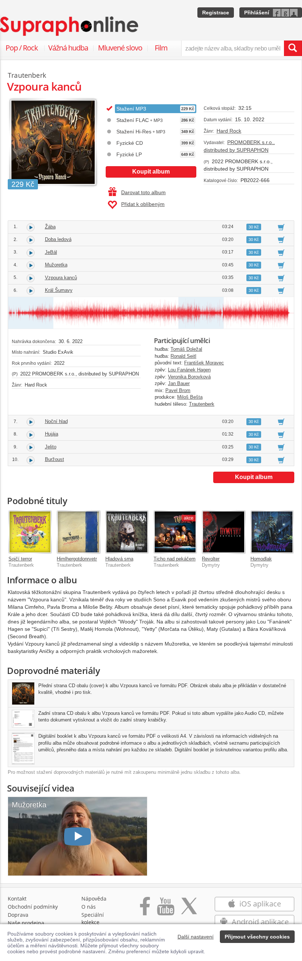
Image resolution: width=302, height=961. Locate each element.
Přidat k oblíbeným (143, 204)
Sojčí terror (20, 559)
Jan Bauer (179, 383)
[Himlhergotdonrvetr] (78, 532)
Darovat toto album (143, 192)
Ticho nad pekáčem (175, 559)
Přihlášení (256, 12)
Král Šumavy (59, 290)
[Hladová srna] (127, 532)
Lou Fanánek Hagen (189, 370)
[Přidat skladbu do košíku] (281, 227)
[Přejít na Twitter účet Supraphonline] (189, 910)
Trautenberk (201, 404)
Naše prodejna (26, 922)
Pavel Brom (177, 390)
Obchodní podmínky (33, 906)
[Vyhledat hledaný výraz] (293, 48)
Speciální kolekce (92, 918)
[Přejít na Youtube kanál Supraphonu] (165, 910)
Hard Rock (229, 131)
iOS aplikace (259, 904)
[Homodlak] (272, 532)
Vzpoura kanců (61, 277)
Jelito (50, 447)
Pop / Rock (22, 48)
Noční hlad (56, 421)
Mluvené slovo (120, 48)
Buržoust (54, 459)
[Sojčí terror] (30, 532)
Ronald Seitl (183, 356)
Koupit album (151, 171)
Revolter (211, 559)
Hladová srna (119, 559)
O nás (88, 906)
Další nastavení (196, 937)
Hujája (51, 434)
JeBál (51, 252)
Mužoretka (56, 265)
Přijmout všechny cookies (257, 937)
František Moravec (204, 363)
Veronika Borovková (189, 377)
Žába (50, 227)
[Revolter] (223, 532)
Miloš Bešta (190, 397)
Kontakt (17, 898)
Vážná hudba (68, 48)
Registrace (215, 12)
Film (161, 48)
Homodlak (261, 559)
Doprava (18, 914)
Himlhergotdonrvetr (77, 559)
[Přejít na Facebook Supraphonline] (145, 910)
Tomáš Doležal (186, 349)
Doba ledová (58, 239)
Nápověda (93, 898)
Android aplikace (259, 922)
